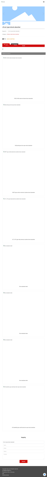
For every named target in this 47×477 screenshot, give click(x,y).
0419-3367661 (11, 39)
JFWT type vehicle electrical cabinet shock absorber (23, 192)
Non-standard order (23, 286)
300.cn (8, 472)
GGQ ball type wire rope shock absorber (23, 145)
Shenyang (12, 472)
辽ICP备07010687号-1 (6, 470)
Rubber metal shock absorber (13, 34)
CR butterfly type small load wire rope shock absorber (23, 427)
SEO (3, 473)
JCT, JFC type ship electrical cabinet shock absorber (23, 239)
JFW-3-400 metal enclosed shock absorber (23, 98)
